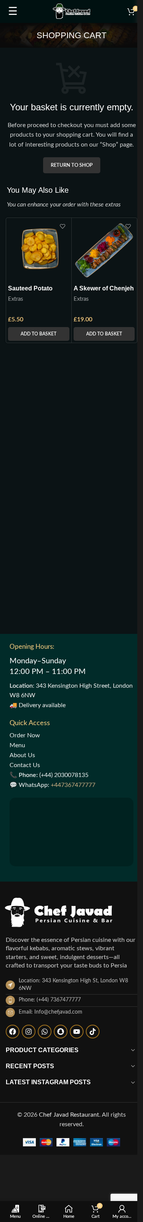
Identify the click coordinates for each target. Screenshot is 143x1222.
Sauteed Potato (30, 288)
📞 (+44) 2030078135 (49, 775)
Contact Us (25, 765)
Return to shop (72, 165)
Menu (17, 745)
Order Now (25, 735)
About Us (22, 755)
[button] (38, 334)
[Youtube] (77, 1031)
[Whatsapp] (44, 1031)
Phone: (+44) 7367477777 (50, 1000)
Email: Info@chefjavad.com (50, 1012)
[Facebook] (12, 1031)
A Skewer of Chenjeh (104, 288)
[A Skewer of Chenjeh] (104, 250)
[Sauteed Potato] (38, 250)
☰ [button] (13, 11)
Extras (15, 299)
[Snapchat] (60, 1031)
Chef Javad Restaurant (69, 1115)
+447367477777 (73, 785)
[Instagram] (28, 1031)
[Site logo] (71, 11)
